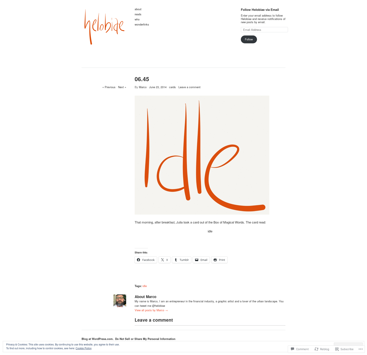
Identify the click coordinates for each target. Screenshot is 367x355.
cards (172, 87)
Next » (122, 87)
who (137, 19)
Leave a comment (189, 87)
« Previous (109, 87)
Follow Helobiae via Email (260, 9)
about (138, 9)
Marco (143, 87)
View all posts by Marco (151, 310)
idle (145, 286)
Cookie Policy (84, 348)
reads (138, 14)
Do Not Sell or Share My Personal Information (145, 339)
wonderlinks (142, 24)
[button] (202, 155)
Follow (249, 39)
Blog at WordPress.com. (98, 339)
